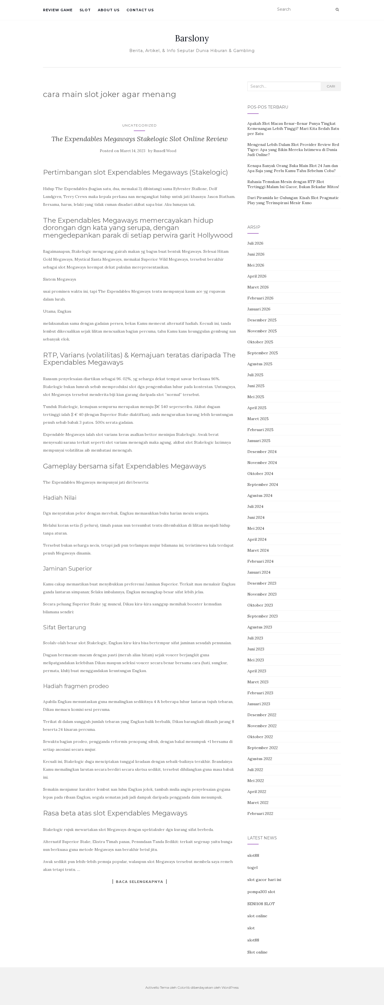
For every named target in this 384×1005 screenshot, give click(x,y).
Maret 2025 (258, 418)
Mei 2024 (255, 528)
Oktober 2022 (260, 736)
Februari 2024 (260, 561)
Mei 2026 (255, 265)
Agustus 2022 (259, 758)
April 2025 (256, 407)
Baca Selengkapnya (139, 881)
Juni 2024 (256, 517)
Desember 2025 (262, 320)
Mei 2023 (255, 660)
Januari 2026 (258, 309)
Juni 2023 (255, 649)
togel (252, 867)
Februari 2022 (260, 813)
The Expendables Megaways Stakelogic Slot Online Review (139, 138)
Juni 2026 (256, 254)
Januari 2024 (258, 572)
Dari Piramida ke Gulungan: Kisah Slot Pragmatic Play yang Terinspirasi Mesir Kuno (293, 200)
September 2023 (262, 616)
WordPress (230, 987)
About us (108, 10)
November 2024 (262, 462)
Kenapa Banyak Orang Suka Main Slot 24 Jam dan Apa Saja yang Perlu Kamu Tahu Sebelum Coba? (292, 168)
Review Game (58, 10)
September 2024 (262, 484)
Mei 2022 (255, 780)
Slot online (257, 952)
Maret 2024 (258, 550)
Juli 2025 (255, 374)
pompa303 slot (261, 891)
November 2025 (262, 331)
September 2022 (262, 747)
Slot (85, 10)
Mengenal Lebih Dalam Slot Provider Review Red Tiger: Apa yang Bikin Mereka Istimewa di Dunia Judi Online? (293, 149)
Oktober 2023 (260, 605)
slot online (257, 915)
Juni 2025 (256, 385)
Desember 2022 (261, 714)
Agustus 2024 (259, 495)
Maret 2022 (257, 802)
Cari (331, 86)
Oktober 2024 (260, 473)
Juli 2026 (255, 243)
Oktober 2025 (260, 341)
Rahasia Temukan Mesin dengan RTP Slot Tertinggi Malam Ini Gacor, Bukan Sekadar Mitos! (293, 184)
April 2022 (256, 791)
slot (251, 927)
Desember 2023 (261, 583)
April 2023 (256, 670)
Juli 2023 (255, 638)
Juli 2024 (255, 506)
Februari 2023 (260, 692)
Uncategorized (139, 125)
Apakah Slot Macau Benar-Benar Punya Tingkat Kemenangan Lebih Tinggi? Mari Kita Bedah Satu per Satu (293, 128)
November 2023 (262, 594)
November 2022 (262, 725)
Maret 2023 (257, 681)
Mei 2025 (255, 396)
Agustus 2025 (259, 363)
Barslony (192, 38)
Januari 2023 (258, 703)
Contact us (140, 10)
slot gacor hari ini (264, 879)
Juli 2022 (255, 769)
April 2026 (256, 276)
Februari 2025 (260, 429)
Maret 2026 (258, 287)
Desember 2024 (262, 451)
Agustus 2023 (259, 627)
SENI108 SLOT (261, 903)
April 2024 (256, 539)
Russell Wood (164, 150)
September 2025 (262, 352)
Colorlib (183, 987)
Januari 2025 (258, 440)
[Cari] (337, 9)
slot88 (253, 855)
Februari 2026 (260, 298)
